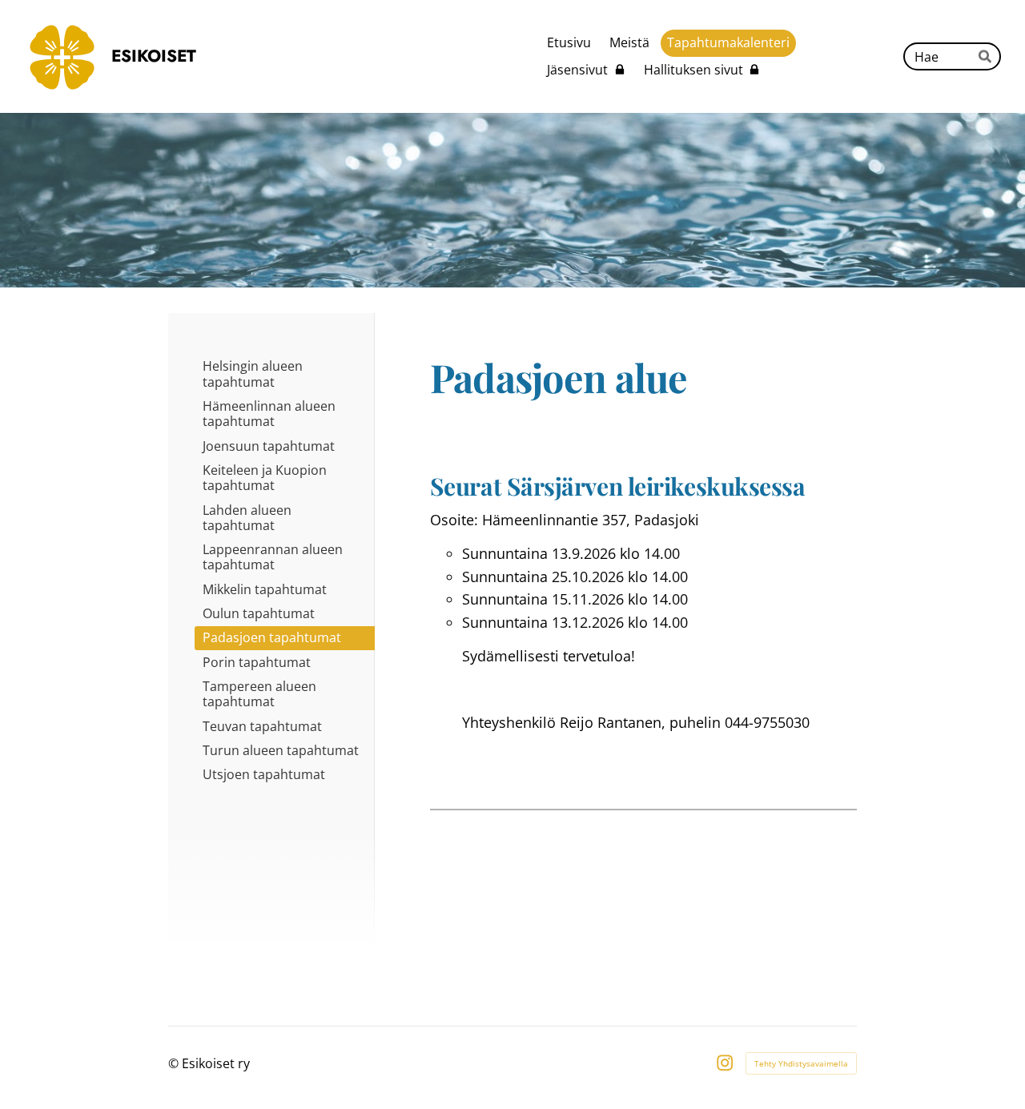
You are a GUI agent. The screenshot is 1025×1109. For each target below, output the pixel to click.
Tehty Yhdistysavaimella (801, 1063)
